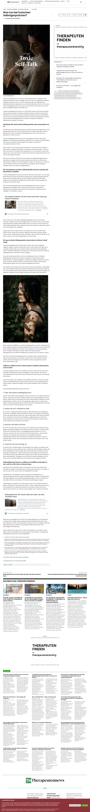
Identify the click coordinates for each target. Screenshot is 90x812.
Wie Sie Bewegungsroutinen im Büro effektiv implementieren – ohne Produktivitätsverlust (73, 723)
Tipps (79, 98)
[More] (85, 14)
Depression (67, 91)
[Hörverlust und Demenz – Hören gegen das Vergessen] (77, 589)
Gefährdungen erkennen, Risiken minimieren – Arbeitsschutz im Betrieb (15, 748)
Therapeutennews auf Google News (13, 561)
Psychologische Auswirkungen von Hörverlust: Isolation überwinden (15, 723)
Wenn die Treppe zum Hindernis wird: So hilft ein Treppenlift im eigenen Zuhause (69, 66)
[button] (81, 2)
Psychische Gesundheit (12, 9)
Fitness (69, 595)
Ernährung (29, 523)
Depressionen (7, 142)
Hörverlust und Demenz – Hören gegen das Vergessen (77, 598)
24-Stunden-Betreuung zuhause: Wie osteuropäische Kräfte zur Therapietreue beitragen (72, 698)
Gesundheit (13, 182)
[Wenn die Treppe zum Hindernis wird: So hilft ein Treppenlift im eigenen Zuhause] (12, 589)
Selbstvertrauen (71, 98)
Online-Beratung (60, 96)
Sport (35, 523)
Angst (41, 185)
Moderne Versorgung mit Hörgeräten (42, 722)
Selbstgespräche (60, 98)
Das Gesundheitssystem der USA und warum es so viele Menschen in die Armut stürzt (67, 575)
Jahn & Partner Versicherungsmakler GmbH (53, 796)
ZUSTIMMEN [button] (84, 805)
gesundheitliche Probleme (62, 93)
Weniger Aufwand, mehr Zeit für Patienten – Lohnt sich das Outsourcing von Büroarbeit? (72, 748)
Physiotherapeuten (33, 798)
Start (4, 9)
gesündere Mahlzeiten (20, 437)
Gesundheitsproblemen (9, 144)
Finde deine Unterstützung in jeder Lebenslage (15, 557)
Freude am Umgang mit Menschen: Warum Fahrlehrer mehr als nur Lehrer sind (43, 748)
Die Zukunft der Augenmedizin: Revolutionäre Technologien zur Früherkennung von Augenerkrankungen (68, 79)
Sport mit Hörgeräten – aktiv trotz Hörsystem (44, 697)
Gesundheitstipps (76, 93)
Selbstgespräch (71, 96)
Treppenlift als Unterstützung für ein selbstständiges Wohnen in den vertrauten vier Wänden (69, 72)
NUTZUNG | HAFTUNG (8, 564)
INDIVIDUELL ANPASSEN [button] (75, 805)
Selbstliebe (6, 467)
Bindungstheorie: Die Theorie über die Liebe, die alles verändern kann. (22, 575)
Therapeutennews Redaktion (12, 18)
